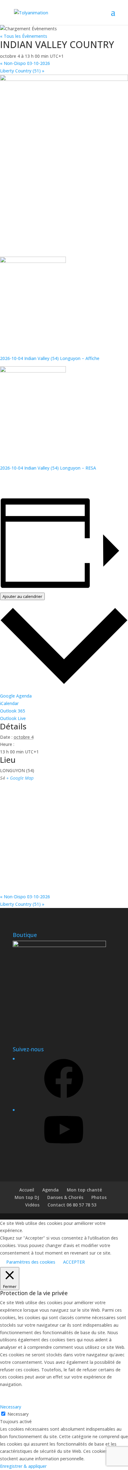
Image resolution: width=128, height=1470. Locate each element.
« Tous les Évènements (23, 36)
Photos (99, 1197)
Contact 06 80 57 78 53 (72, 1205)
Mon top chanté (84, 1190)
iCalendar (9, 703)
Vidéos (32, 1205)
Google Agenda (16, 696)
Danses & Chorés (65, 1197)
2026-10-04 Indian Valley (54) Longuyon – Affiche (49, 358)
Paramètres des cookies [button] (30, 1262)
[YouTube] (63, 1151)
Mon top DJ (27, 1197)
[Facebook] (63, 1100)
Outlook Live (13, 718)
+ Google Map (20, 778)
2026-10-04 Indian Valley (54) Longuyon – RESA (48, 468)
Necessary (18, 1414)
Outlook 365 (12, 711)
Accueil (26, 1190)
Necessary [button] (10, 1407)
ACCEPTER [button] (74, 1262)
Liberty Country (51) (22, 71)
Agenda (50, 1190)
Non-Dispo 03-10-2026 (25, 63)
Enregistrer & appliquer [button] (23, 1466)
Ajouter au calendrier (22, 596)
